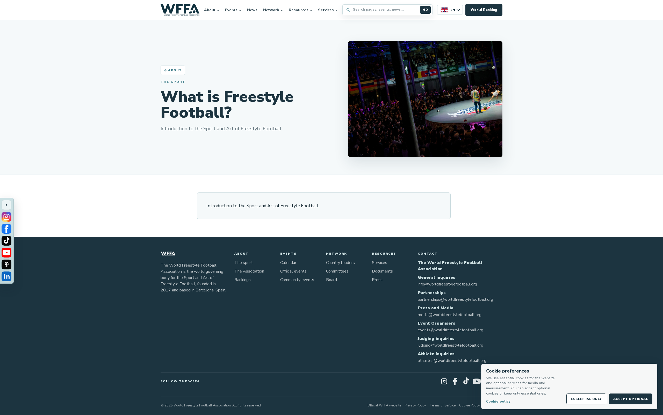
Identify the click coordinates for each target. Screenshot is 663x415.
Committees (337, 271)
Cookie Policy (469, 405)
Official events (293, 271)
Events (231, 10)
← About (173, 70)
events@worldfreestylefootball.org (450, 330)
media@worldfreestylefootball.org (449, 315)
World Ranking (484, 10)
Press (377, 280)
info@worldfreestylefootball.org (447, 284)
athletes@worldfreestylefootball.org (452, 360)
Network (271, 10)
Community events (297, 280)
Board (331, 280)
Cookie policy (498, 401)
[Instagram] (6, 217)
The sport (243, 263)
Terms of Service (443, 405)
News (252, 10)
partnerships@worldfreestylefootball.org (455, 299)
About (209, 10)
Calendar (288, 263)
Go (425, 10)
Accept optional (630, 399)
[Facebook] (6, 229)
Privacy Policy (415, 405)
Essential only (586, 399)
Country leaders (340, 263)
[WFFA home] (180, 10)
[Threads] (6, 264)
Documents (382, 271)
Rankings (242, 280)
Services (326, 10)
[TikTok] (6, 241)
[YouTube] (6, 252)
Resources (298, 10)
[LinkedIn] (6, 276)
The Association (249, 271)
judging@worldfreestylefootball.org (450, 345)
